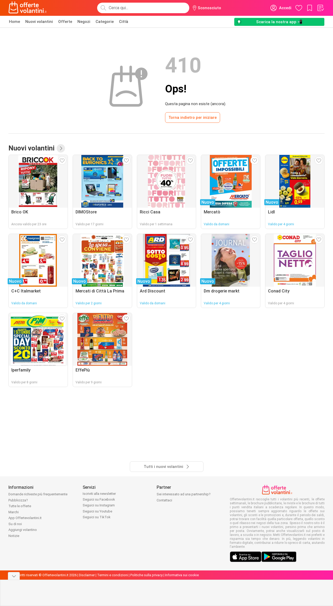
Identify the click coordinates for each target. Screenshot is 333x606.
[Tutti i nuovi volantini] (61, 148)
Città (123, 21)
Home (14, 21)
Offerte (65, 21)
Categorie (105, 21)
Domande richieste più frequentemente (37, 494)
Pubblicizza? (18, 500)
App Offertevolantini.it (25, 518)
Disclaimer (87, 575)
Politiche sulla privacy (146, 575)
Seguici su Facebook (99, 499)
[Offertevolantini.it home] (27, 7)
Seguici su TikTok (97, 517)
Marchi (13, 512)
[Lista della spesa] (320, 8)
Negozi (83, 21)
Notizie (13, 536)
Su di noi (15, 524)
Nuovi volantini (39, 21)
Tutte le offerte (19, 506)
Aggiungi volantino (22, 530)
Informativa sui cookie (182, 575)
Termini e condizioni (112, 575)
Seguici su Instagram (99, 505)
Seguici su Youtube (97, 511)
